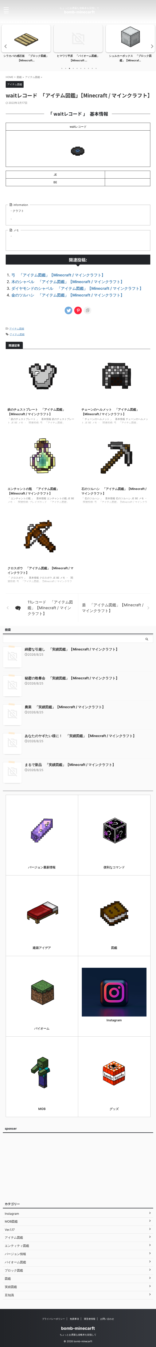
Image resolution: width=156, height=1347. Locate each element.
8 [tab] (88, 68)
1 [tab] (62, 68)
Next (150, 46)
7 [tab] (85, 68)
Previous (5, 46)
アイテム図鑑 (16, 328)
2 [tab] (66, 68)
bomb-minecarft (79, 12)
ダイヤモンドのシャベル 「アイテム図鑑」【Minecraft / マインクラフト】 (77, 288)
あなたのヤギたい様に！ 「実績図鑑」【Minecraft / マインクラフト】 (80, 736)
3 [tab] (69, 68)
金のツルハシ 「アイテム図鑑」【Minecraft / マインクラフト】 (67, 295)
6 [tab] (81, 68)
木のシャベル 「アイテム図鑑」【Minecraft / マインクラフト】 (67, 281)
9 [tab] (92, 68)
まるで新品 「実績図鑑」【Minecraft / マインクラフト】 (70, 765)
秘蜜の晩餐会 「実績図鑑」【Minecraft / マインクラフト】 (72, 678)
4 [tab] (73, 68)
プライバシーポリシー (53, 1318)
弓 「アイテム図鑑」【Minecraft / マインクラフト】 (58, 275)
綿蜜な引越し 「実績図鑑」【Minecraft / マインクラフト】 (72, 649)
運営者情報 (89, 1318)
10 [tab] (96, 68)
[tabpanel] (26, 44)
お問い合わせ (107, 1318)
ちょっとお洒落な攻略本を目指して (78, 1334)
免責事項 (74, 1318)
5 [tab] (77, 68)
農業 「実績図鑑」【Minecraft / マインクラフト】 (65, 707)
